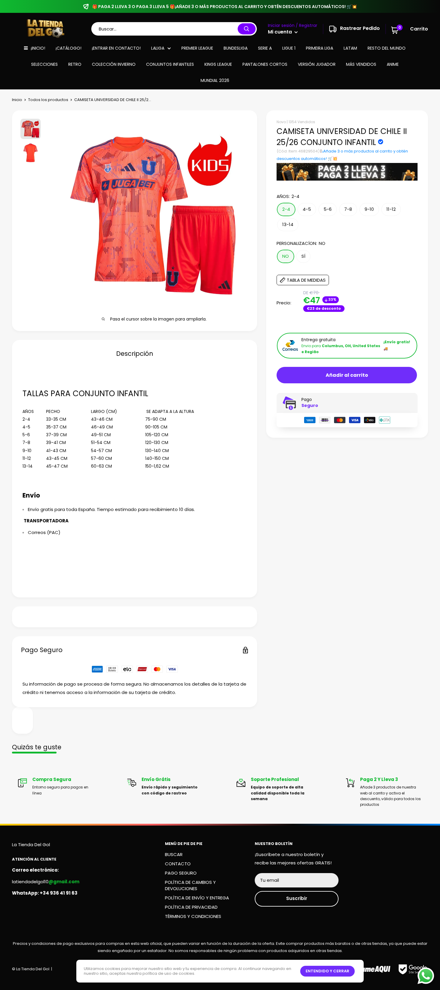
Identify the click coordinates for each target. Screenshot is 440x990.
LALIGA (157, 48)
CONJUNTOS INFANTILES (170, 64)
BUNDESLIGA (236, 48)
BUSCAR (174, 854)
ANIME (393, 64)
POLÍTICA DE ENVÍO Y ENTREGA (197, 898)
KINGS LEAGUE (218, 64)
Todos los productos (48, 100)
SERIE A (265, 48)
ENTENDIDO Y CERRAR (327, 971)
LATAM (350, 48)
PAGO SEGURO (181, 873)
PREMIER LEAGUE (197, 48)
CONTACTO (178, 864)
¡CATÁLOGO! (68, 48)
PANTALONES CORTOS (264, 64)
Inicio (17, 100)
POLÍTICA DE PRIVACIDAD (191, 907)
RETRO (74, 64)
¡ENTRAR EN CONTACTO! (116, 48)
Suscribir (296, 898)
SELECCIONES (44, 64)
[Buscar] (247, 28)
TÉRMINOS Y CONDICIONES (193, 916)
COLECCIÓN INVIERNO (114, 64)
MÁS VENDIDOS (361, 64)
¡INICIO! (38, 48)
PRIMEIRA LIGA (319, 48)
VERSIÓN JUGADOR (317, 64)
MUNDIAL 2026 (215, 80)
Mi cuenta (280, 31)
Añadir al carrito (347, 375)
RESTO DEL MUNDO (387, 48)
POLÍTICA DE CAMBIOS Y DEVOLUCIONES (190, 885)
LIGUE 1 (288, 48)
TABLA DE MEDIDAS (306, 280)
